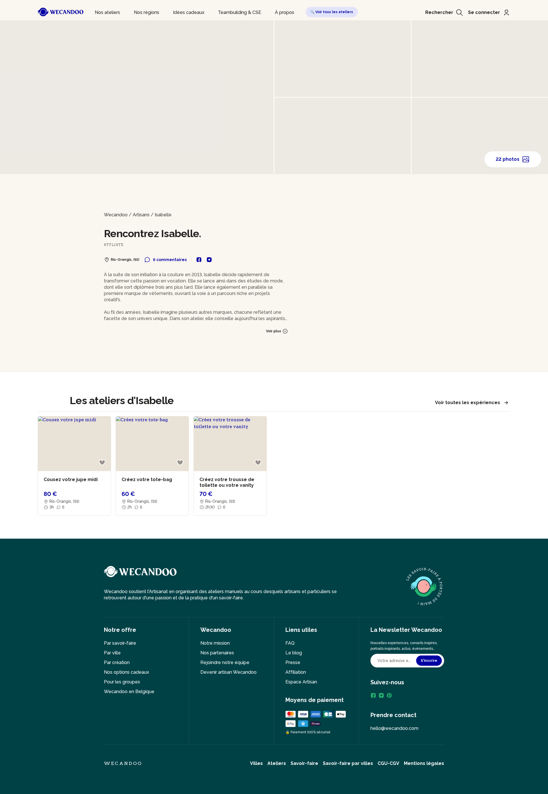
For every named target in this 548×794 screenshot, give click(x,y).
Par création (117, 662)
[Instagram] (381, 695)
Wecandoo (116, 214)
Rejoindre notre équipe (224, 662)
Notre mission (215, 643)
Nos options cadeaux (126, 672)
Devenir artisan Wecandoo (228, 672)
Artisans (141, 214)
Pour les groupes (122, 682)
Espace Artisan (301, 682)
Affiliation (295, 672)
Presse (292, 662)
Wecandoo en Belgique (129, 691)
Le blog (293, 652)
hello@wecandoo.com (394, 728)
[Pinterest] (389, 695)
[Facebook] (373, 695)
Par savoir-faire (120, 643)
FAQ (290, 643)
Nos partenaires (217, 652)
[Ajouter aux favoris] (102, 463)
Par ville (112, 652)
